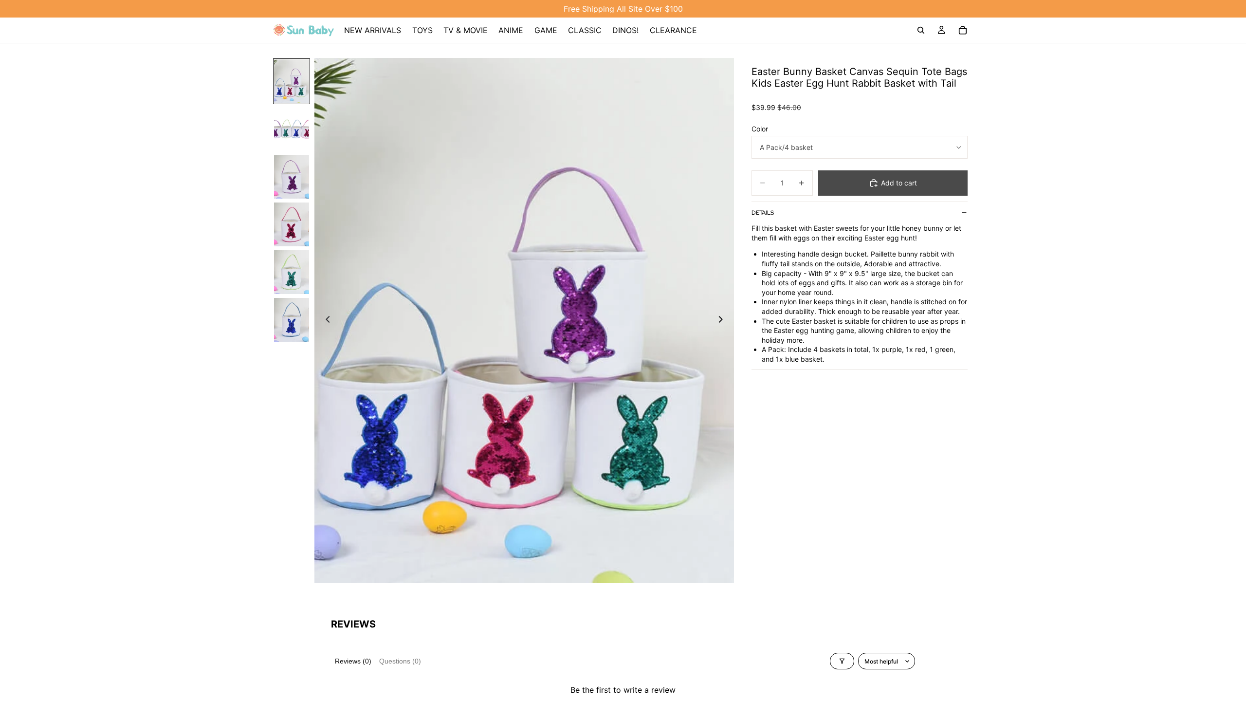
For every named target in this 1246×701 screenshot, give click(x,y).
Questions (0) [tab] (400, 661)
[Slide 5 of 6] (291, 272)
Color (759, 129)
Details (762, 213)
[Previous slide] (325, 320)
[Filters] (842, 661)
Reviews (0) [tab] (353, 661)
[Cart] (962, 30)
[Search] (921, 30)
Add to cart (899, 183)
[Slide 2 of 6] (291, 129)
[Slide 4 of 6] (291, 224)
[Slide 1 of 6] (291, 81)
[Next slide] (723, 320)
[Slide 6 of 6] (291, 320)
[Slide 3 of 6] (291, 177)
